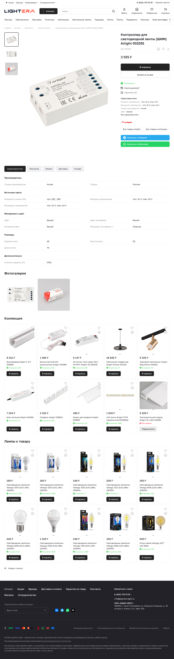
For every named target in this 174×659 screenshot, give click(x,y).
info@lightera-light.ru (124, 599)
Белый (129, 112)
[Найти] (113, 11)
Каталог (8, 589)
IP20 (49, 262)
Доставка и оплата (51, 589)
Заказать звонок (162, 2)
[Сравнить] (158, 49)
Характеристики (15, 169)
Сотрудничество (27, 595)
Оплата (48, 169)
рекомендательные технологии (57, 641)
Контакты (95, 589)
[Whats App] (67, 610)
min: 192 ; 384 (54, 199)
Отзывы (77, 169)
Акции (20, 589)
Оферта (166, 628)
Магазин (9, 595)
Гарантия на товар (76, 589)
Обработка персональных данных (144, 628)
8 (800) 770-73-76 (145, 2)
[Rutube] (73, 610)
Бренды (33, 589)
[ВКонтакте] (56, 610)
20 (134, 241)
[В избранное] (163, 49)
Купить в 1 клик (145, 75)
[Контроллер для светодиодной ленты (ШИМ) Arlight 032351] (69, 94)
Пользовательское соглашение (111, 628)
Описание (34, 169)
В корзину (145, 67)
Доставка (63, 169)
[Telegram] (62, 610)
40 (48, 241)
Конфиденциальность (83, 628)
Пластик (137, 226)
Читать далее (47, 650)
